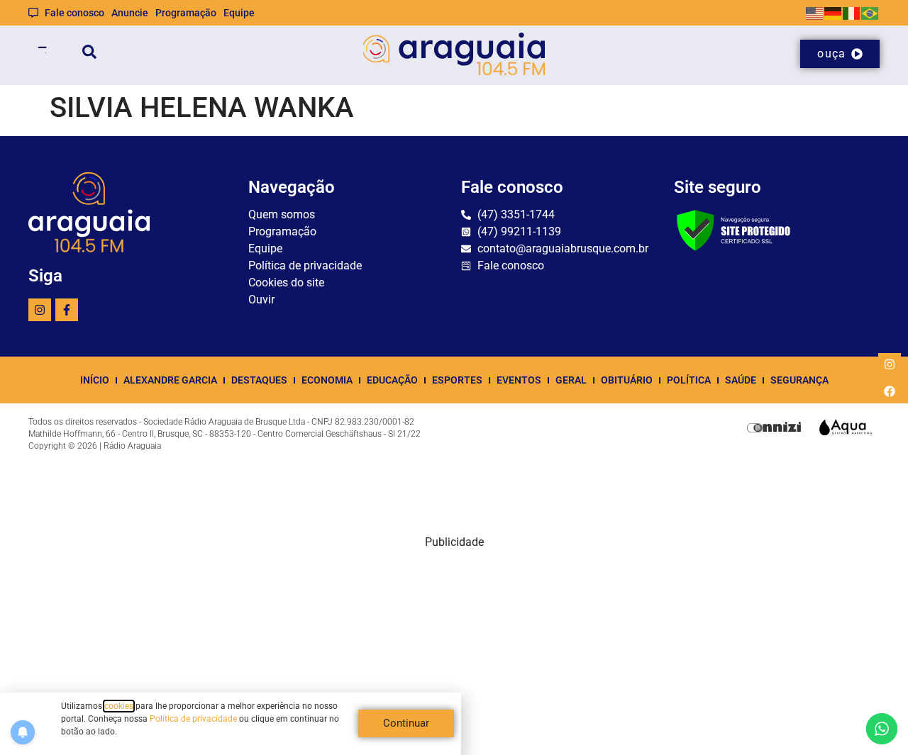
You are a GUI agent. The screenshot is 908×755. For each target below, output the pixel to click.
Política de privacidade (193, 719)
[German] (833, 12)
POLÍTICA (689, 380)
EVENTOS (519, 380)
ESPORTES (457, 380)
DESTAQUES (259, 380)
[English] (815, 12)
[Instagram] (39, 309)
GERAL (571, 380)
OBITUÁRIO (627, 380)
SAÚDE (740, 380)
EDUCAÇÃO (392, 380)
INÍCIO (94, 380)
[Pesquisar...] (89, 54)
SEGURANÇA (799, 380)
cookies (118, 706)
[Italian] (852, 12)
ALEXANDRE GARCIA (170, 380)
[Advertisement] (454, 650)
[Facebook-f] (66, 309)
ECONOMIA (327, 380)
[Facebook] (889, 391)
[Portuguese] (870, 12)
